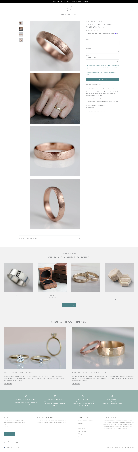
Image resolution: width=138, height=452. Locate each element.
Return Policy (81, 426)
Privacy (80, 434)
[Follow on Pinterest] (13, 442)
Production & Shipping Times (85, 420)
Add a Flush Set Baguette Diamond (18, 294)
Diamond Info (81, 428)
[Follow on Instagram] (9, 442)
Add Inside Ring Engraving (86, 294)
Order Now (103, 79)
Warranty (80, 423)
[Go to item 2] (21, 28)
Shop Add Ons (69, 305)
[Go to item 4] (21, 40)
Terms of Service (82, 431)
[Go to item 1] (21, 23)
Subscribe (9, 434)
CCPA (79, 436)
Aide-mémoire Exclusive (94, 21)
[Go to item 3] (21, 34)
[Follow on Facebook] (4, 442)
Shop (5, 10)
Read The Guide (8, 383)
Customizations (15, 10)
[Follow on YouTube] (17, 442)
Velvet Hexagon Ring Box (119, 294)
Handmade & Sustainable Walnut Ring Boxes (52, 294)
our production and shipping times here (102, 111)
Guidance (27, 10)
